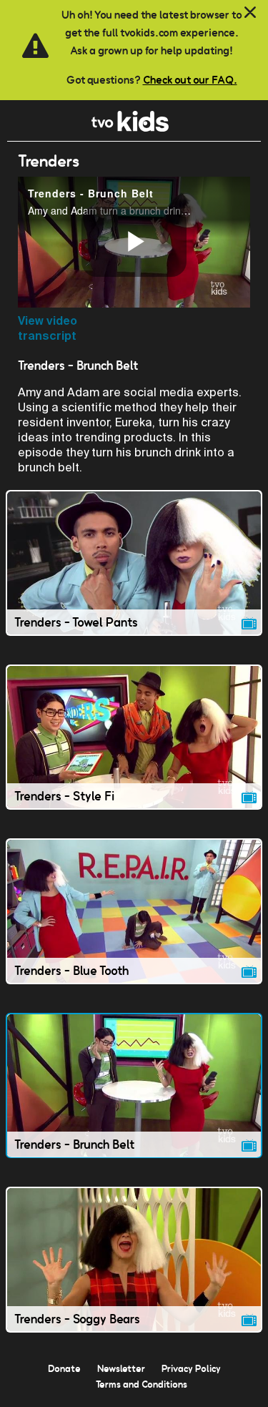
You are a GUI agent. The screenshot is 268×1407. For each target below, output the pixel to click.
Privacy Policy (191, 1368)
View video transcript (47, 328)
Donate (64, 1368)
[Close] (250, 13)
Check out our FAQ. (190, 79)
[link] (130, 127)
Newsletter (121, 1368)
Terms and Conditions (141, 1384)
